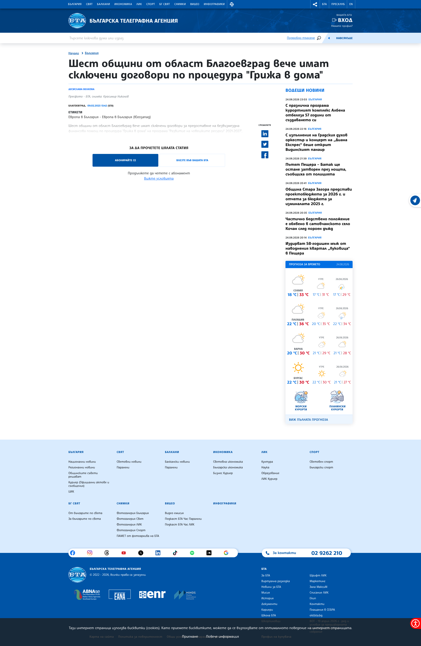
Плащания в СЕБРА (322, 610)
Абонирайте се (125, 160)
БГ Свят (164, 4)
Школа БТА (268, 615)
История (267, 598)
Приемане (190, 636)
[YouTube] (125, 553)
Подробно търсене (301, 38)
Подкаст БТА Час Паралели (183, 519)
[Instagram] (91, 553)
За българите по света (84, 519)
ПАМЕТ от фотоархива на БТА (138, 536)
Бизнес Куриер (223, 473)
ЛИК (139, 4)
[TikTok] (176, 553)
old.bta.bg (316, 615)
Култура (267, 462)
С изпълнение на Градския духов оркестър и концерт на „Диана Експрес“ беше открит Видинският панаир (316, 142)
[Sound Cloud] (210, 553)
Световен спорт (321, 462)
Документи (269, 604)
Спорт (150, 4)
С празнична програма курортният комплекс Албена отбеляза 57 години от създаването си (315, 112)
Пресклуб (338, 4)
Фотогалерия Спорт (131, 530)
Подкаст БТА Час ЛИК (179, 524)
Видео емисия (174, 513)
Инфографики (214, 4)
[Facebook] (74, 553)
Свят (89, 4)
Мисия (265, 592)
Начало (73, 53)
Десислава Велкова (81, 89)
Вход (345, 20)
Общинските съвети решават (83, 474)
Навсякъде (344, 38)
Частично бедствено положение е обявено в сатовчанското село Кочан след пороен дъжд (317, 224)
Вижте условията (159, 178)
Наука (265, 467)
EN (351, 4)
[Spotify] (194, 553)
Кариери (267, 610)
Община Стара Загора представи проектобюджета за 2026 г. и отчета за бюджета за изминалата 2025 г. (318, 196)
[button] (231, 4)
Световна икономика (228, 462)
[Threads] (108, 553)
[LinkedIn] (159, 553)
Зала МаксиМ (318, 587)
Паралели (123, 467)
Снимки (180, 4)
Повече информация (222, 636)
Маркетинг (317, 581)
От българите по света (85, 513)
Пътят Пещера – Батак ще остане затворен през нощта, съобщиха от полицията (315, 169)
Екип (313, 598)
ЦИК (71, 491)
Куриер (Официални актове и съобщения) (88, 484)
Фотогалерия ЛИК (129, 524)
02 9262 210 (326, 553)
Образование (270, 473)
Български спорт (321, 467)
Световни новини (129, 462)
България (75, 4)
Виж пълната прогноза (308, 420)
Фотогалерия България (133, 513)
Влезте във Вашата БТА (192, 160)
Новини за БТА (271, 587)
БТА (324, 4)
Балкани (103, 4)
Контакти (317, 604)
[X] (142, 553)
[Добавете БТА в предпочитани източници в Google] (228, 553)
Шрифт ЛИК (318, 575)
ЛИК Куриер (269, 479)
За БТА (265, 575)
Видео (195, 4)
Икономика (123, 4)
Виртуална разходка (275, 581)
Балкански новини (177, 462)
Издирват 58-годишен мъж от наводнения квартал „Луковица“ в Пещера (317, 248)
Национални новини (82, 462)
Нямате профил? (342, 25)
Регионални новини (81, 467)
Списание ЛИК (319, 592)
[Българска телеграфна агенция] (77, 575)
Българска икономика (228, 467)
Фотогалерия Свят (130, 519)
